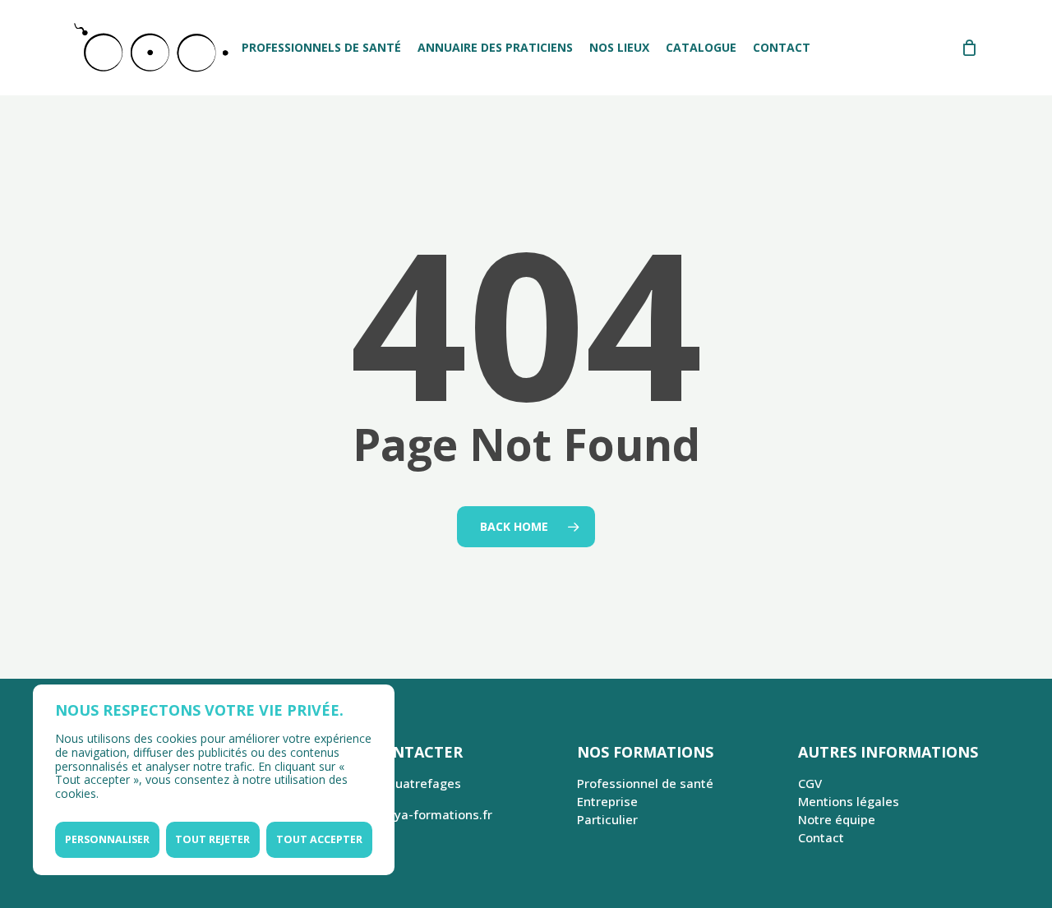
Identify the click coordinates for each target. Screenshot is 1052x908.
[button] (1021, 8)
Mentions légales (848, 801)
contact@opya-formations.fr (407, 814)
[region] (213, 779)
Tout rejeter (212, 839)
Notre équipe (836, 819)
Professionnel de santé (645, 783)
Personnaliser (107, 839)
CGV (810, 783)
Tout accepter (319, 839)
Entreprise (607, 801)
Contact (821, 837)
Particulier (607, 819)
